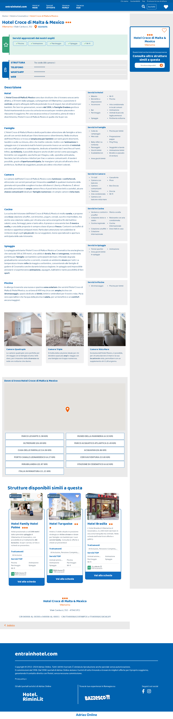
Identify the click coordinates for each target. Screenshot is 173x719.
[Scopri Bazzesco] (97, 697)
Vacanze (65, 6)
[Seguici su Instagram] (150, 692)
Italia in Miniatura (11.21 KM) (35, 471)
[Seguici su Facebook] (144, 692)
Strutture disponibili (148, 65)
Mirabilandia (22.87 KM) (35, 464)
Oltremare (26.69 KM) (34, 443)
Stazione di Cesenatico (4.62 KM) (95, 464)
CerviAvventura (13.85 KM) (95, 457)
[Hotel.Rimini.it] (33, 700)
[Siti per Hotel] (86, 714)
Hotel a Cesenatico (19, 16)
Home (5, 16)
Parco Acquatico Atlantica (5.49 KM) (95, 443)
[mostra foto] (37, 316)
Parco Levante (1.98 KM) (34, 436)
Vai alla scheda (27, 581)
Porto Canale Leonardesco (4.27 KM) (34, 457)
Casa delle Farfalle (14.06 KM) (34, 450)
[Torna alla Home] (16, 7)
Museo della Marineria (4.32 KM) (95, 436)
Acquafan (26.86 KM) (95, 450)
